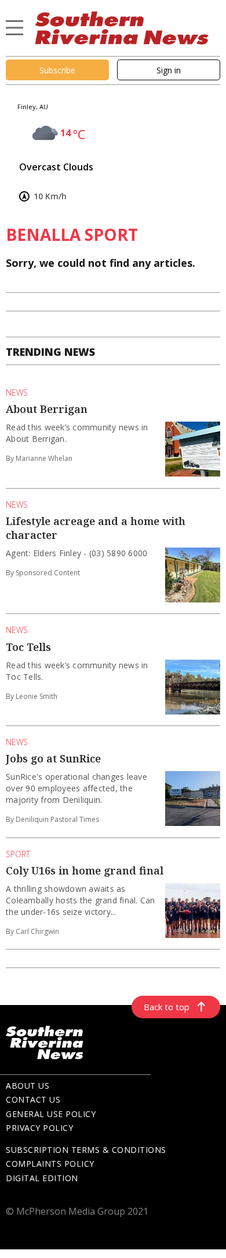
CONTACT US (33, 1099)
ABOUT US (27, 1085)
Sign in (168, 70)
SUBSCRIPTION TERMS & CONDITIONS (86, 1149)
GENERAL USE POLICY (51, 1113)
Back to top (166, 1007)
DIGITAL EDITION (42, 1178)
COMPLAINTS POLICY (50, 1163)
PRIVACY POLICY (39, 1127)
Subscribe (57, 70)
